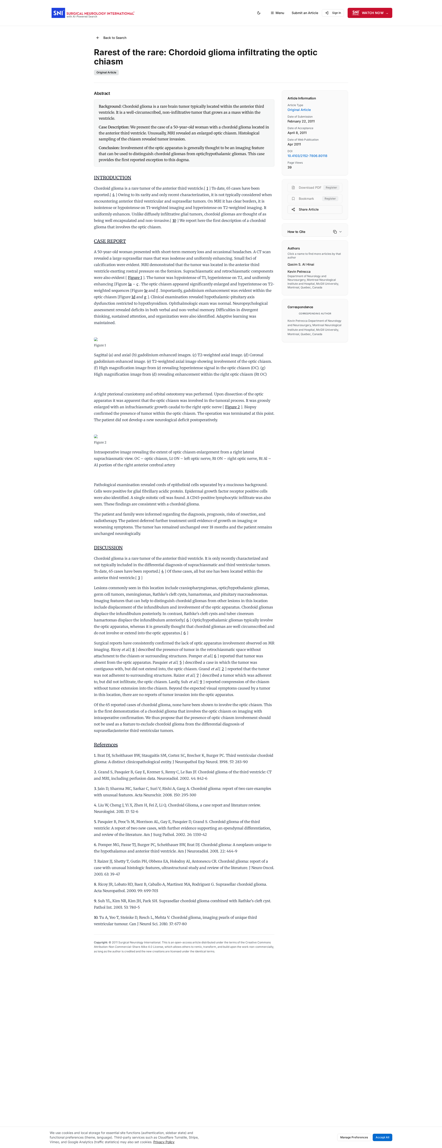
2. (95, 772)
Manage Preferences (354, 1137)
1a (130, 284)
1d (133, 297)
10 (174, 220)
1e (146, 290)
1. (95, 755)
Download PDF (318, 187)
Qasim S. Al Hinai (301, 264)
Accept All (382, 1137)
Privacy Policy (163, 1142)
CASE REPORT (110, 241)
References (106, 745)
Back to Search (114, 38)
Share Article (309, 209)
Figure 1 (135, 277)
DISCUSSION (108, 548)
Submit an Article (305, 13)
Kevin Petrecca (299, 271)
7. (95, 861)
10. (96, 917)
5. (95, 821)
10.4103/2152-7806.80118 (307, 156)
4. (95, 805)
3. (95, 788)
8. (95, 884)
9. (95, 901)
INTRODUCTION (112, 177)
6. (95, 844)
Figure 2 (232, 407)
